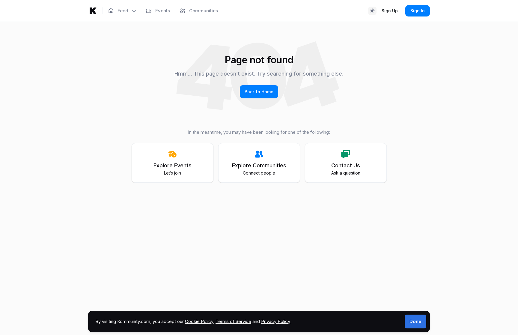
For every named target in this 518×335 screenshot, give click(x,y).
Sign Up (390, 10)
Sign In (417, 10)
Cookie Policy (199, 321)
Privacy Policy (275, 321)
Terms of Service (233, 321)
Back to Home (259, 91)
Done (415, 321)
